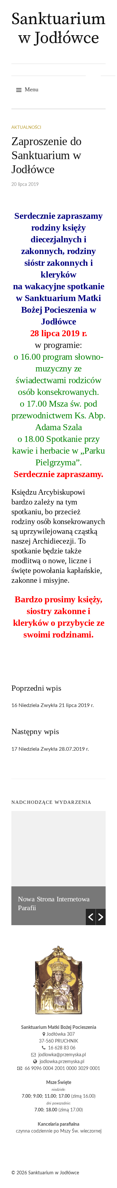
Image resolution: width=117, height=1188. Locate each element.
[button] (91, 917)
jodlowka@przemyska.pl (61, 1055)
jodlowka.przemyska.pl (60, 1062)
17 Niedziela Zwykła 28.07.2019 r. (50, 749)
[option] (58, 868)
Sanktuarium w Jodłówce (58, 29)
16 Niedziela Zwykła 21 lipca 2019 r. (52, 705)
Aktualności (26, 128)
